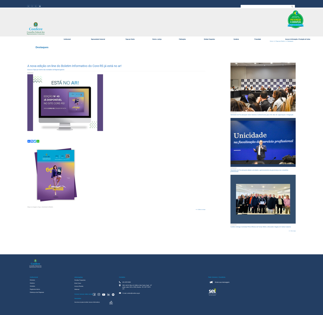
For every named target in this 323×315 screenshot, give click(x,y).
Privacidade (257, 39)
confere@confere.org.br (133, 293)
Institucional (67, 39)
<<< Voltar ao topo (200, 209)
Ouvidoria (236, 39)
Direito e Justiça (157, 39)
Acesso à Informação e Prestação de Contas (297, 39)
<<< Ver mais (292, 231)
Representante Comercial (98, 39)
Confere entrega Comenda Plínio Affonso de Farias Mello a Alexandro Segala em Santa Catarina (260, 227)
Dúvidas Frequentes (209, 39)
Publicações (182, 39)
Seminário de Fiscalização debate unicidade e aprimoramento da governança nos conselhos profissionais (259, 170)
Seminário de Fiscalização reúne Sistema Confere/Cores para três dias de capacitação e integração (262, 115)
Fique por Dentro (130, 39)
